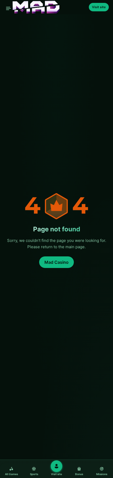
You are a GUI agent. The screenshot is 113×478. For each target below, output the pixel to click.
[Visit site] (56, 466)
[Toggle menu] (8, 8)
